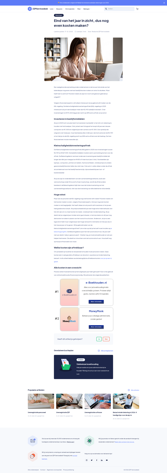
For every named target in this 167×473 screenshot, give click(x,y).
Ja (99, 339)
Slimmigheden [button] (70, 9)
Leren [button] (52, 9)
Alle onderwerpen (33, 470)
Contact (42, 470)
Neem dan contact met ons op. (124, 442)
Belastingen (58, 15)
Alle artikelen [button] (135, 390)
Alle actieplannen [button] (107, 351)
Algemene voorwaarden (54, 470)
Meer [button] (79, 9)
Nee (106, 339)
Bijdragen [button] (87, 9)
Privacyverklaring (68, 470)
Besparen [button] (59, 9)
